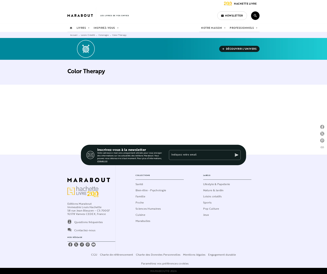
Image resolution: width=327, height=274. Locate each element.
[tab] (71, 28)
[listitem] (70, 244)
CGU (94, 255)
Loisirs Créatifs (88, 34)
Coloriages (103, 34)
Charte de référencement (116, 255)
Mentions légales (194, 255)
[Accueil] (81, 15)
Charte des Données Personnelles (158, 255)
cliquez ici (102, 160)
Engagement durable (222, 255)
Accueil (73, 34)
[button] (232, 15)
